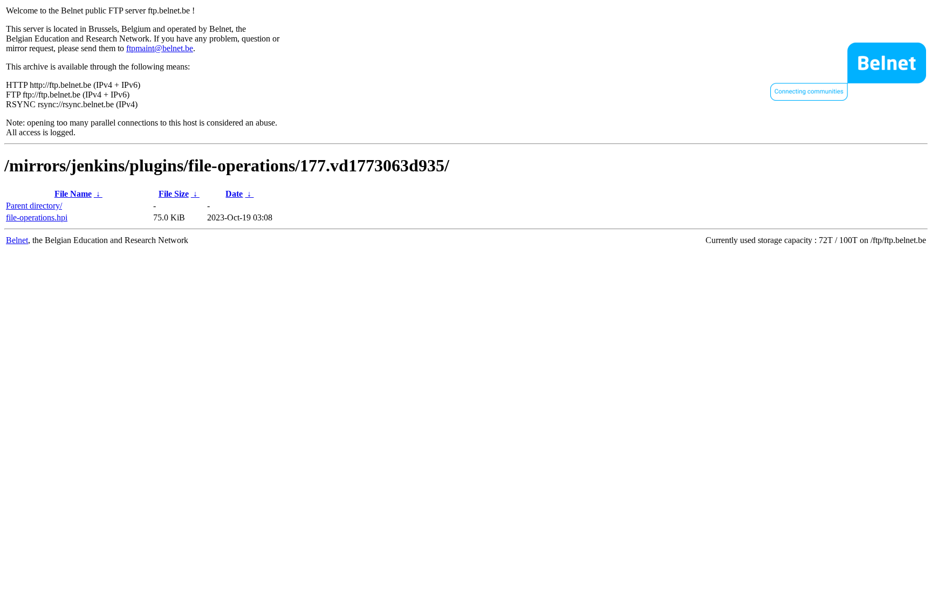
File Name (73, 193)
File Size (174, 193)
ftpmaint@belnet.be (159, 48)
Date (234, 193)
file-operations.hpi (36, 217)
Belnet (17, 240)
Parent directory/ (34, 205)
